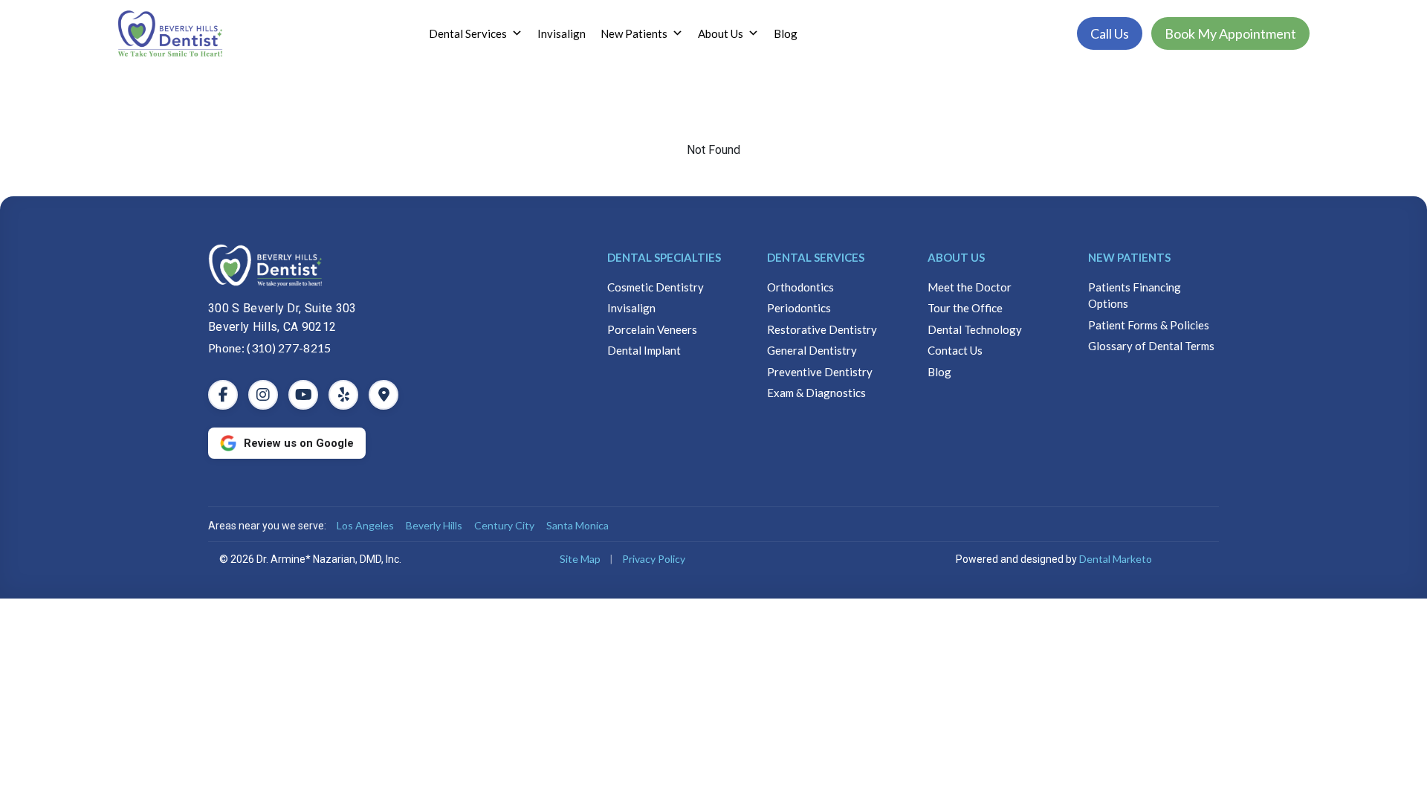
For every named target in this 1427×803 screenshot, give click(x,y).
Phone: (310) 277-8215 (269, 348)
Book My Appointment (1230, 33)
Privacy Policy (653, 558)
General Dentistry (812, 350)
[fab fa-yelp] (343, 395)
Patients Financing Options (1134, 295)
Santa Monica (577, 525)
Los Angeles (365, 525)
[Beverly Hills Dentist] (384, 265)
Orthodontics (800, 287)
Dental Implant (644, 350)
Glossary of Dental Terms (1151, 345)
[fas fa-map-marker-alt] (383, 395)
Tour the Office (965, 308)
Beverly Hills (434, 525)
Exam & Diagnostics (816, 392)
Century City (504, 525)
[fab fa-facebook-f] (223, 395)
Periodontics (799, 308)
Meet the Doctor (970, 287)
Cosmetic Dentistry (655, 287)
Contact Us (955, 350)
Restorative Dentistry (822, 329)
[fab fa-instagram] (263, 395)
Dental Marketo (1115, 558)
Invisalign (561, 33)
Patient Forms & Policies (1148, 325)
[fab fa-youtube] (303, 395)
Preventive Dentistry (820, 371)
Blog (785, 33)
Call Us (1109, 33)
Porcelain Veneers (652, 329)
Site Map (580, 558)
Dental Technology (975, 329)
